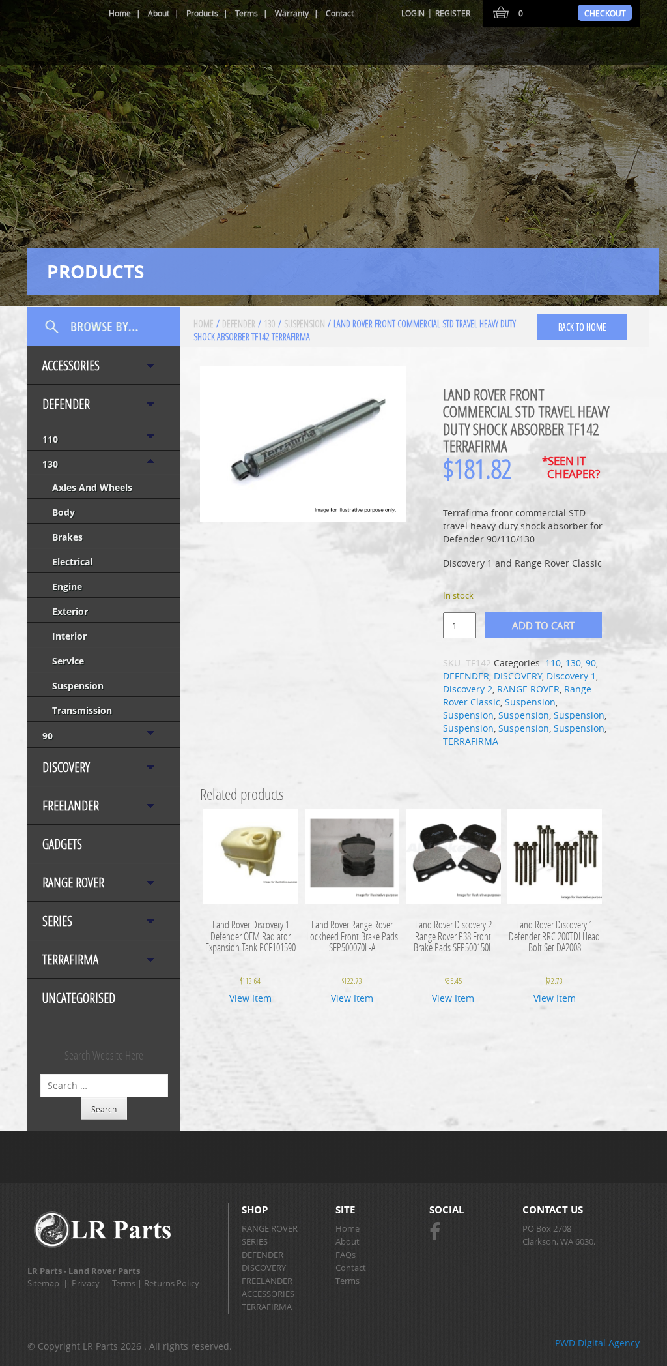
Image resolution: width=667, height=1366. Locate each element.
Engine (67, 586)
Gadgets (62, 844)
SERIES (57, 921)
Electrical (72, 562)
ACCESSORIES (71, 365)
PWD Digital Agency (597, 1343)
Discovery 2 (467, 689)
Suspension (78, 685)
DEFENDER (66, 404)
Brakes (67, 537)
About (158, 13)
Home (120, 13)
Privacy (86, 1283)
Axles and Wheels (92, 487)
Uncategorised (78, 998)
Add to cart (543, 625)
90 (47, 736)
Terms (246, 13)
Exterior (70, 611)
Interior (69, 636)
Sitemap (43, 1283)
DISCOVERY (66, 767)
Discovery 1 (571, 676)
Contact (340, 13)
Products (202, 13)
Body (63, 512)
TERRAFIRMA (70, 959)
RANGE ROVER (73, 882)
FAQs (345, 1254)
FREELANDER (70, 805)
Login (413, 13)
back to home (582, 327)
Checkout (605, 13)
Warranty (292, 13)
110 (50, 439)
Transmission (82, 710)
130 (50, 464)
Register (452, 13)
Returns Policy (171, 1283)
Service (68, 661)
